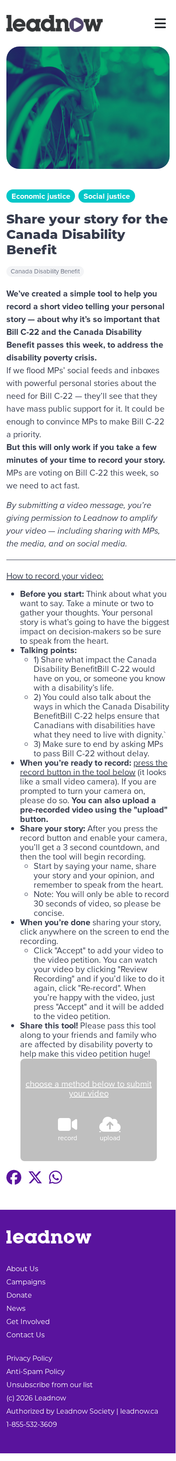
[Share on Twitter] (35, 1177)
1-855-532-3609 (31, 1424)
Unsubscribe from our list (49, 1385)
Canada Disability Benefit (45, 271)
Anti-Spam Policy (35, 1372)
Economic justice (41, 196)
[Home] (54, 23)
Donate (19, 1295)
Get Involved (28, 1322)
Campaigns (26, 1282)
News (16, 1308)
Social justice (107, 196)
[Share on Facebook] (13, 1177)
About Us (22, 1269)
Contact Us (25, 1335)
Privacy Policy (29, 1358)
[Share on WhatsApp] (55, 1177)
